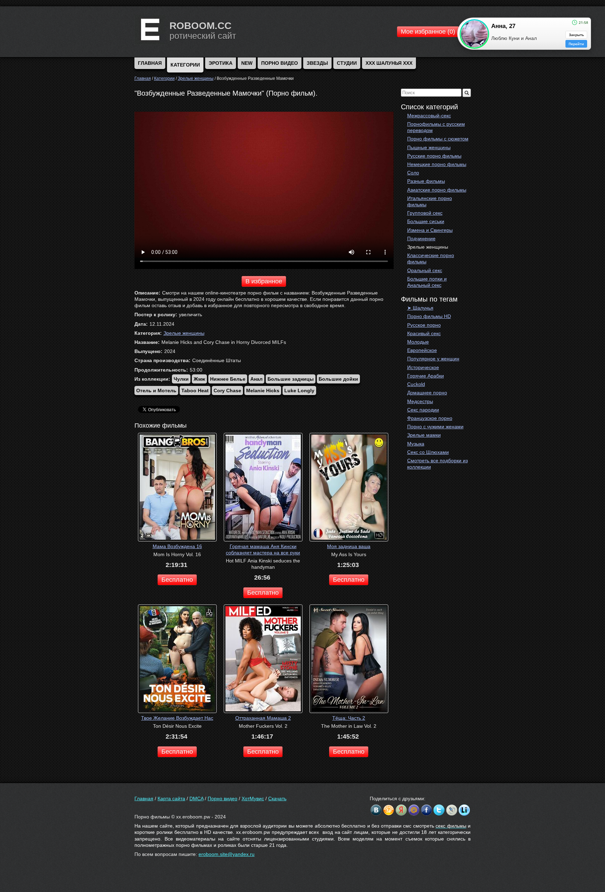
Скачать (277, 798)
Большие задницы (290, 379)
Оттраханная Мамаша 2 (263, 718)
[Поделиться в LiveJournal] (451, 810)
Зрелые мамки (424, 435)
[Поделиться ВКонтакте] (376, 810)
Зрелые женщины (427, 247)
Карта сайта (171, 798)
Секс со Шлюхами (428, 452)
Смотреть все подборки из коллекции (437, 464)
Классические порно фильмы (430, 258)
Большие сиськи (425, 221)
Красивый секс (424, 333)
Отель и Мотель (156, 390)
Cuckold (416, 384)
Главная (143, 798)
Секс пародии (423, 410)
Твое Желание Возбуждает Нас (177, 718)
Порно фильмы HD (429, 316)
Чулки (181, 379)
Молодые (418, 342)
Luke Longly (299, 390)
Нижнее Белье (227, 379)
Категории (185, 65)
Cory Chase (227, 390)
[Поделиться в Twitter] (439, 810)
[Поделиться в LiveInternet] (464, 810)
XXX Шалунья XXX (389, 63)
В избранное (263, 281)
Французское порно (429, 418)
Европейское (422, 350)
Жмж (199, 379)
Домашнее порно (427, 392)
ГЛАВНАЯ (150, 63)
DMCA (196, 798)
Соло (413, 172)
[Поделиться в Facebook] (426, 810)
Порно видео (279, 63)
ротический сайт (202, 36)
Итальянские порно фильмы (429, 201)
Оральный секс (424, 270)
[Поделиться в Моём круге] (401, 810)
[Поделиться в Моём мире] (413, 810)
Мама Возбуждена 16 (177, 546)
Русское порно (424, 325)
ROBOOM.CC (200, 25)
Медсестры (420, 401)
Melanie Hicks (262, 390)
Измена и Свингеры (430, 230)
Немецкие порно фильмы (436, 164)
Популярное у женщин (433, 358)
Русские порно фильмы (434, 156)
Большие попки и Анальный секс (427, 282)
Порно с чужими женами (435, 426)
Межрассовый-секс (429, 115)
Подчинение (421, 238)
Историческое (423, 367)
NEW (246, 63)
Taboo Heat (195, 390)
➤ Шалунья (420, 308)
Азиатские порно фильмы (436, 190)
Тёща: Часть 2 (348, 718)
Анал (256, 379)
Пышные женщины (429, 147)
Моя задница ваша (348, 546)
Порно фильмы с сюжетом (437, 138)
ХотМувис (253, 798)
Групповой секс (425, 213)
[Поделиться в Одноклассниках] (388, 810)
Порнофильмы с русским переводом (436, 127)
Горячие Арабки (425, 376)
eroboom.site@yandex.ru (227, 854)
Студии (347, 63)
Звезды (317, 63)
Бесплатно (177, 579)
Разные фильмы (426, 181)
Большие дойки (338, 379)
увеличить (190, 314)
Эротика (220, 63)
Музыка (415, 444)
